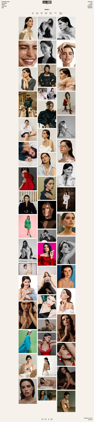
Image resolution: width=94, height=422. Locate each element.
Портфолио (89, 6)
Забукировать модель (88, 418)
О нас (91, 3)
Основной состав (5, 1)
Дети (3, 7)
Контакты (90, 1)
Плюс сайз (4, 6)
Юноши (3, 4)
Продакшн (90, 7)
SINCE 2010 (90, 419)
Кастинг (90, 4)
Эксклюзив (4, 3)
